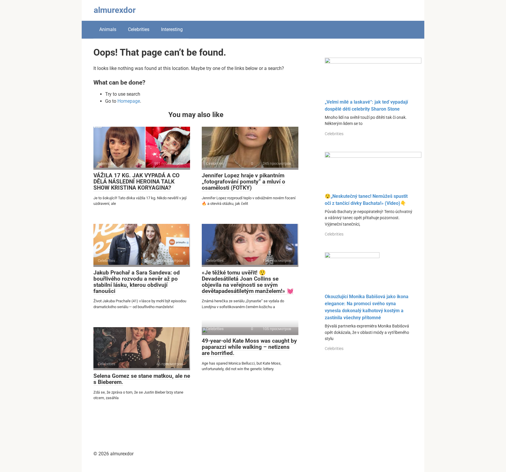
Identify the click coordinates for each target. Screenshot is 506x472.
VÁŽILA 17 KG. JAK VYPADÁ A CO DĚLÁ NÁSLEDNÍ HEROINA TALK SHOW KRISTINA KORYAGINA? (136, 181)
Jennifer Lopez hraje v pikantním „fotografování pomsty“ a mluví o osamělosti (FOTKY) (243, 181)
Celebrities (138, 29)
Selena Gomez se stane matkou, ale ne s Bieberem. (141, 379)
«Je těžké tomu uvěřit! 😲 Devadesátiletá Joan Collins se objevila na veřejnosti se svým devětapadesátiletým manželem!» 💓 (248, 281)
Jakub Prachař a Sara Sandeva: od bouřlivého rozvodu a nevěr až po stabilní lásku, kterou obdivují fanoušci (136, 281)
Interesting (172, 29)
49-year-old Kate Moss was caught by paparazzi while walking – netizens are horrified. (249, 346)
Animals (107, 29)
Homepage (128, 101)
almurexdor (115, 10)
